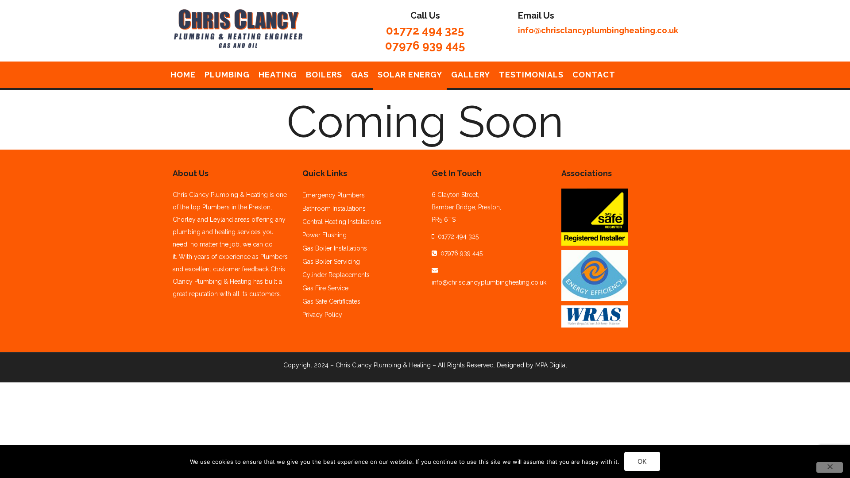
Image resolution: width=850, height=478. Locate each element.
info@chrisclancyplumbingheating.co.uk (598, 30)
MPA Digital (551, 365)
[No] (829, 467)
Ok (642, 461)
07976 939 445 (425, 45)
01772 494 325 (425, 30)
